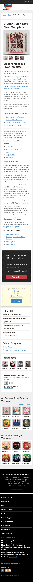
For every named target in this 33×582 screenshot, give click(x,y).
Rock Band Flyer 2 (12, 234)
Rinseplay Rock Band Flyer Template (15, 238)
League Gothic (10, 155)
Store (9, 15)
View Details (16, 276)
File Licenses (5, 525)
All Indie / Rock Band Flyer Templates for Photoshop (15, 88)
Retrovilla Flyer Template (14, 120)
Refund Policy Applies (16, 489)
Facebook (2, 570)
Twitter (6, 570)
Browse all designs (25, 404)
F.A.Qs (3, 514)
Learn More (8, 387)
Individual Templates (7, 498)
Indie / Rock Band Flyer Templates (15, 350)
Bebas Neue (10, 157)
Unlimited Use (12, 336)
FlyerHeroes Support (12, 227)
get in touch (13, 557)
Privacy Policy (5, 529)
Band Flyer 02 (10, 242)
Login (25, 1)
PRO (2, 506)
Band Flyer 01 (10, 244)
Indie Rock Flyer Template (14, 125)
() (31, 1)
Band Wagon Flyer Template (15, 117)
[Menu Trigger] (28, 7)
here (4, 203)
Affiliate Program (6, 509)
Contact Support (6, 518)
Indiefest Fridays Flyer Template (16, 122)
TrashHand (9, 146)
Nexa (7, 152)
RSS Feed (9, 570)
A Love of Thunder (12, 149)
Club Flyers (8, 347)
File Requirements (7, 522)
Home (4, 15)
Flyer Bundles (5, 502)
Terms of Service (6, 533)
